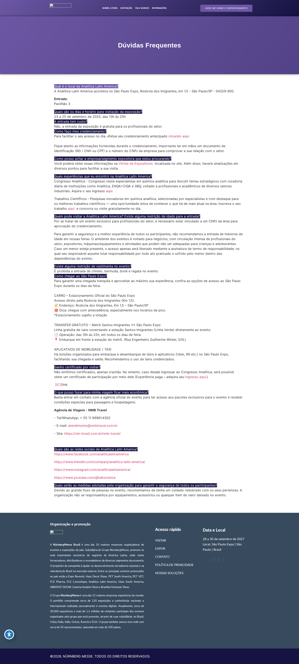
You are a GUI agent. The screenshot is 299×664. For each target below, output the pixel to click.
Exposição (126, 8)
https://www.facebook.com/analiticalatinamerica (91, 454)
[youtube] (219, 559)
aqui (71, 208)
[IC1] (58, 385)
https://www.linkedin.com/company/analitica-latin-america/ (99, 462)
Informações (159, 8)
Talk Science (142, 8)
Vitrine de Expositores (136, 163)
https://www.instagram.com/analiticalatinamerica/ (92, 470)
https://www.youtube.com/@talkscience (85, 477)
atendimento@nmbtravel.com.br (93, 426)
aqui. (109, 191)
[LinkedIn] (214, 559)
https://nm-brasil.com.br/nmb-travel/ (92, 433)
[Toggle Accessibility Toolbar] (9, 634)
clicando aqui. (179, 136)
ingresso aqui (195, 377)
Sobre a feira (110, 8)
